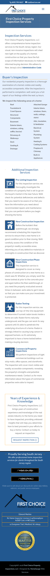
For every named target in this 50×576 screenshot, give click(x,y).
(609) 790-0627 (26, 470)
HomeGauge (35, 569)
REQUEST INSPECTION (23, 440)
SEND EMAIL (26, 479)
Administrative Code (31, 68)
